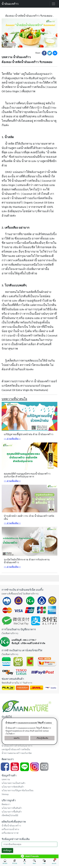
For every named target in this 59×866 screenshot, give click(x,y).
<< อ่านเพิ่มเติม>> (12, 438)
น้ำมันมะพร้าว (10, 3)
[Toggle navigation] (53, 4)
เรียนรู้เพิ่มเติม (42, 738)
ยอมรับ (16, 738)
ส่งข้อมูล (7, 850)
